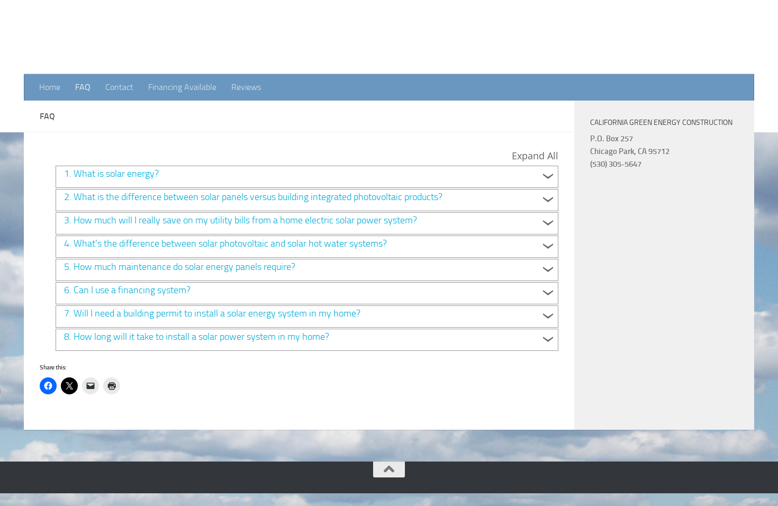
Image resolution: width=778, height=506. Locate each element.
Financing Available (182, 87)
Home (49, 87)
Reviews (246, 87)
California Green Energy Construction (209, 37)
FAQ (83, 87)
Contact (119, 87)
